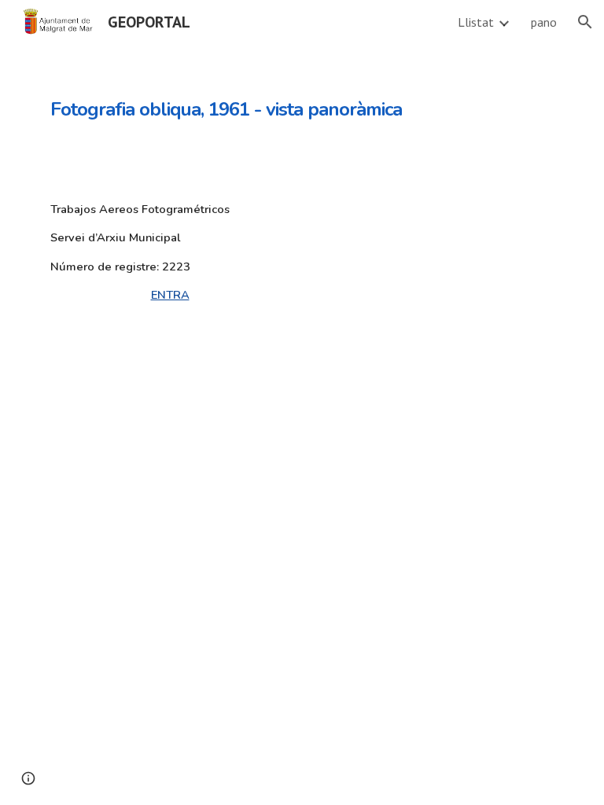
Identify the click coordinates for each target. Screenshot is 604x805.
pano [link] (544, 22)
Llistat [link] (476, 22)
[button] (585, 22)
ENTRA (170, 295)
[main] (257, 98)
